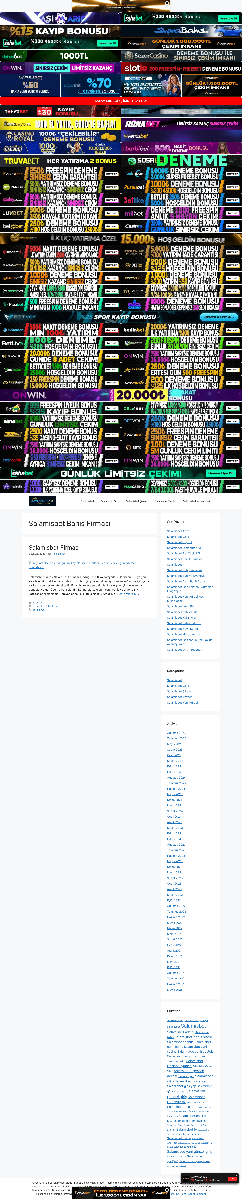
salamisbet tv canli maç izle (189, 1134)
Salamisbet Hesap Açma (183, 634)
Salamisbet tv (186, 1129)
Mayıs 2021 (174, 989)
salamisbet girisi (186, 1076)
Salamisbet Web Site (181, 606)
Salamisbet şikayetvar (194, 1161)
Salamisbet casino (176, 1061)
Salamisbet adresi (180, 1032)
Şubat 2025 (175, 749)
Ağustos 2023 (176, 844)
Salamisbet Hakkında (196, 1102)
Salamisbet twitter (179, 1138)
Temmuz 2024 (176, 783)
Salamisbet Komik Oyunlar (184, 559)
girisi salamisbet (191, 1020)
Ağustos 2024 (176, 777)
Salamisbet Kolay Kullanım (184, 570)
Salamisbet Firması (54, 547)
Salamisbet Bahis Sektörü (184, 623)
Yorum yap (39, 609)
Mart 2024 (174, 805)
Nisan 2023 (174, 867)
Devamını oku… (129, 593)
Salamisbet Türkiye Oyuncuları (187, 575)
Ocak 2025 (174, 755)
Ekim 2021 (174, 961)
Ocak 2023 (174, 883)
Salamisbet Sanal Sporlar (178, 1125)
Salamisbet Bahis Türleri (183, 612)
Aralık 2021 (174, 950)
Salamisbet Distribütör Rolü (185, 548)
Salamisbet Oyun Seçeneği (185, 649)
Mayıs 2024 (175, 794)
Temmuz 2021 (176, 978)
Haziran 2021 (176, 984)
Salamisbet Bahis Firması (46, 606)
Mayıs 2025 (174, 744)
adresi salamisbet (175, 1020)
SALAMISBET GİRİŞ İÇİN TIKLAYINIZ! (121, 101)
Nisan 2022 (174, 928)
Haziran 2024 (176, 788)
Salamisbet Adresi (179, 531)
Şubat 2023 (175, 878)
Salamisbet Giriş (110, 501)
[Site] (60, 173)
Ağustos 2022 (176, 906)
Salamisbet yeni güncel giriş (190, 1151)
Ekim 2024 (174, 766)
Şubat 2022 (175, 939)
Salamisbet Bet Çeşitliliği (183, 553)
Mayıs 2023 (175, 861)
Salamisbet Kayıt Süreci (182, 628)
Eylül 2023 (174, 839)
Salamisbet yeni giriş (185, 1146)
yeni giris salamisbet (176, 1166)
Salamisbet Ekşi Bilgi (180, 542)
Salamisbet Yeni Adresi (196, 501)
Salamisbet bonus (180, 1042)
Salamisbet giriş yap (181, 1086)
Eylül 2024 (174, 772)
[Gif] (121, 239)
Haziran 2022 (176, 917)
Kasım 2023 (175, 827)
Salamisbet (87, 501)
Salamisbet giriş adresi (191, 1081)
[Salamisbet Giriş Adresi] (42, 501)
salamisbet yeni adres (187, 1143)
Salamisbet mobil (179, 1111)
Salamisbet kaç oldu (182, 1107)
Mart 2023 (174, 872)
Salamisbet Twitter (165, 501)
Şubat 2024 (175, 811)
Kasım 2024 (175, 760)
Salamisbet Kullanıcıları (182, 617)
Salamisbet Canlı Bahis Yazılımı (187, 581)
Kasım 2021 (174, 956)
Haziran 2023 (176, 855)
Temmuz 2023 (176, 850)
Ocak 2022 (174, 945)
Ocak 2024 (174, 816)
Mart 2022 (174, 933)
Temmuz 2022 (176, 911)
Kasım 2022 (175, 894)
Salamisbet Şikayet (137, 501)
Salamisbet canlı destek (195, 1051)
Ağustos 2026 (176, 733)
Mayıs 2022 (174, 922)
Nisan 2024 (174, 800)
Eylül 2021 (173, 967)
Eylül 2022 (174, 900)
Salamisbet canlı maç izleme (187, 1056)
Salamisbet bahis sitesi (193, 1037)
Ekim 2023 (174, 833)
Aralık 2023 (174, 822)
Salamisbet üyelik (176, 1156)
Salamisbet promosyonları (190, 1120)
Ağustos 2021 (176, 973)
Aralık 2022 (174, 889)
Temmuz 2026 (176, 738)
